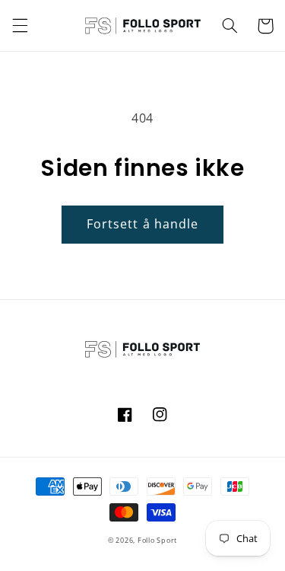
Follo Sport (157, 540)
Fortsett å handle (142, 223)
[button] (19, 25)
